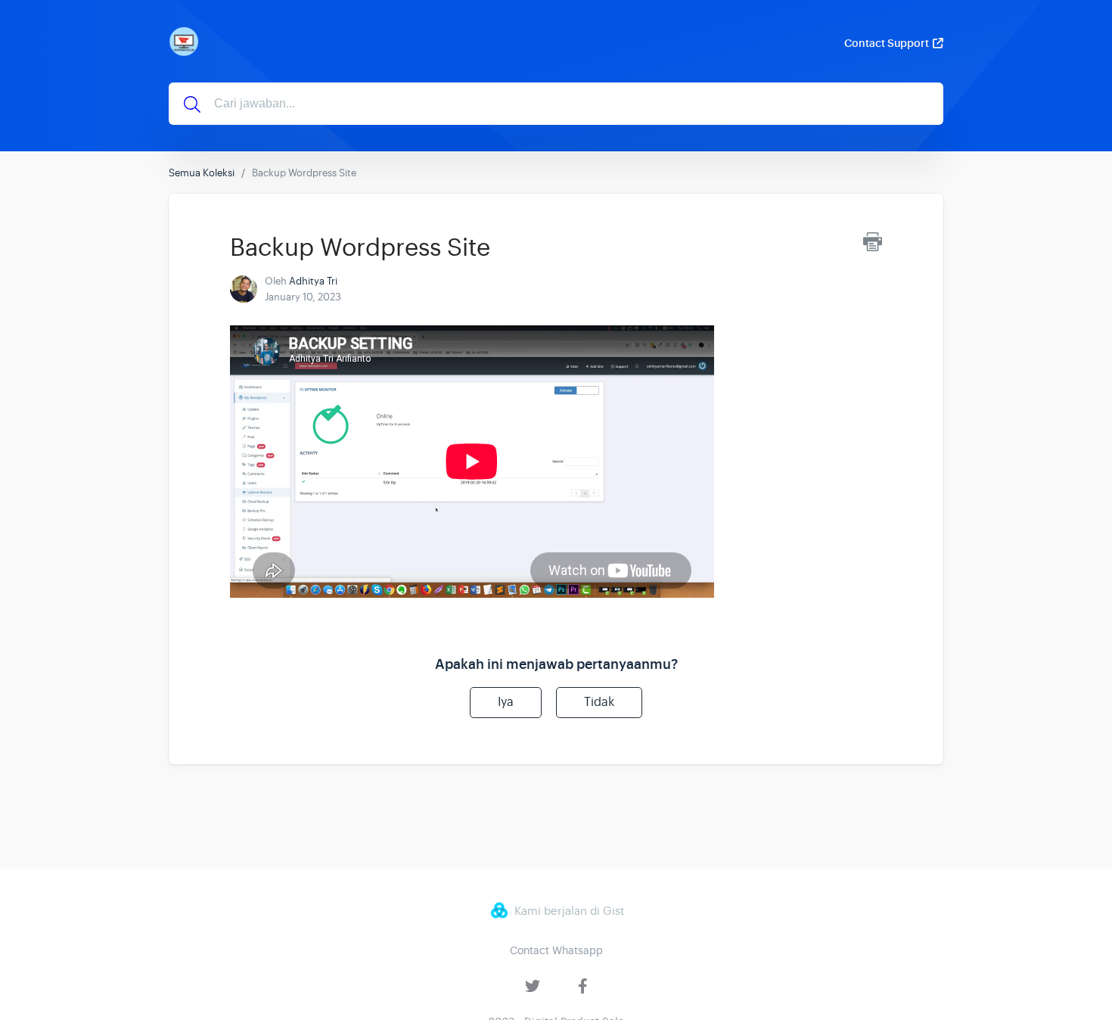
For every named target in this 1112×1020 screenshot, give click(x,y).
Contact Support (886, 43)
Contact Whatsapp (556, 950)
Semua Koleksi (202, 172)
